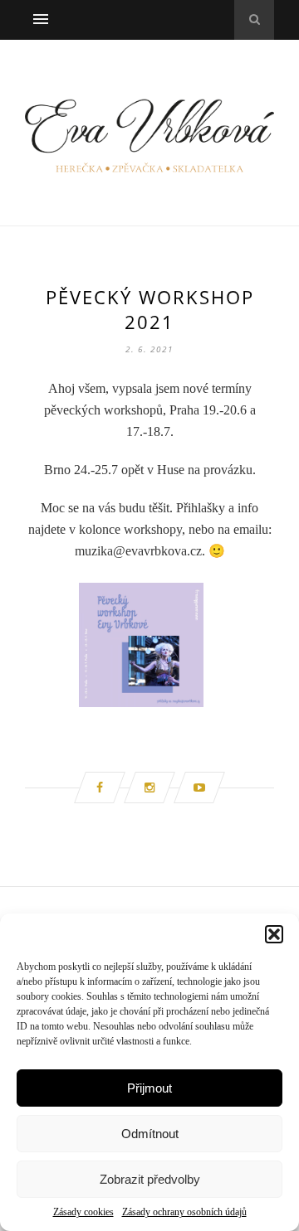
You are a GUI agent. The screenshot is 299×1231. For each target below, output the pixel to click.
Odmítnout (150, 1134)
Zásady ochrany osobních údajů (184, 1212)
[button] (274, 934)
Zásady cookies (83, 1212)
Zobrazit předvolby (150, 1179)
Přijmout (149, 1088)
